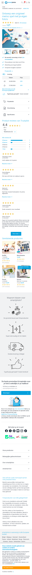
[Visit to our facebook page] (6, 431)
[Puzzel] (8, 271)
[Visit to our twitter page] (10, 431)
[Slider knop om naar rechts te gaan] (27, 51)
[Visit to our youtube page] (18, 431)
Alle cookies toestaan (8, 567)
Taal (5, 130)
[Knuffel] (8, 247)
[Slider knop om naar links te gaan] (4, 51)
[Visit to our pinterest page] (14, 431)
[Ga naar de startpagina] (10, 2)
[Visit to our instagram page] (22, 431)
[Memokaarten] (23, 247)
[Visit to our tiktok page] (25, 431)
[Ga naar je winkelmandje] (29, 2)
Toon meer (16, 234)
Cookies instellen (7, 571)
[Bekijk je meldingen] (27, 2)
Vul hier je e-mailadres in (10, 386)
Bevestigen (6, 393)
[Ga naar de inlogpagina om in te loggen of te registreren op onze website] (24, 2)
